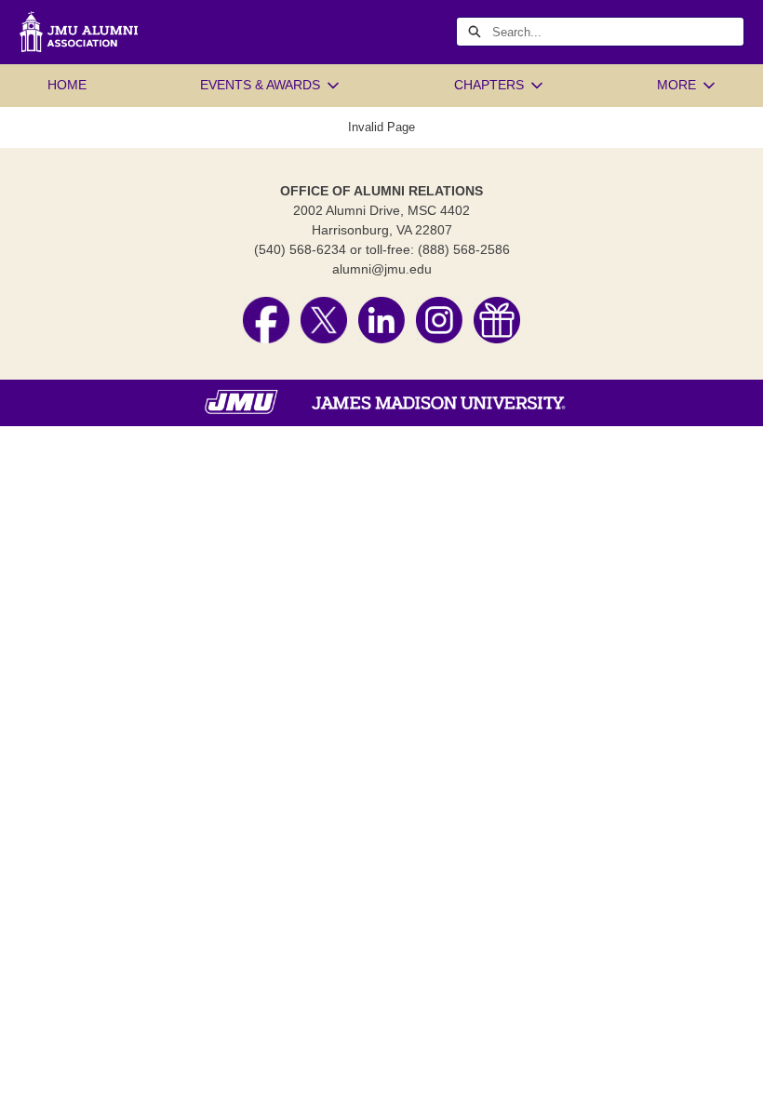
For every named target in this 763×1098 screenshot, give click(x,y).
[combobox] (617, 32)
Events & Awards (260, 84)
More (676, 84)
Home (67, 84)
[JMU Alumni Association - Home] (78, 31)
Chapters (489, 84)
